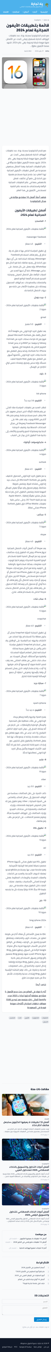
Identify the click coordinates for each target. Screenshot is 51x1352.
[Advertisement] (25, 117)
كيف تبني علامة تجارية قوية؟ (34, 1283)
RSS (15, 1347)
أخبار (34, 12)
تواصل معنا (38, 1347)
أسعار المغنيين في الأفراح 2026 (33, 1267)
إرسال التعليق (42, 1319)
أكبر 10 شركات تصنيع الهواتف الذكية (32, 1248)
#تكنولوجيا (36, 1017)
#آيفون (27, 1017)
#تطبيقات (45, 1017)
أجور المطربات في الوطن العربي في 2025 (30, 1275)
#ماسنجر (12, 1017)
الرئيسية (44, 12)
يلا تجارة (46, 19)
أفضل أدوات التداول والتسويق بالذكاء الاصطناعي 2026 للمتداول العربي (29, 1168)
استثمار (15, 12)
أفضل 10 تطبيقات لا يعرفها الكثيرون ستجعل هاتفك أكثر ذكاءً (26, 1123)
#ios (19, 1017)
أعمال (26, 12)
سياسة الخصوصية (25, 1347)
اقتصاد (6, 12)
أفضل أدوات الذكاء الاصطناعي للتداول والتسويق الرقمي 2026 (29, 1213)
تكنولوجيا (37, 19)
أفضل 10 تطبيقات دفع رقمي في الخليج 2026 (29, 1242)
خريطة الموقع (7, 1347)
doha (47, 51)
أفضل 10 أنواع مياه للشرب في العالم (31, 1279)
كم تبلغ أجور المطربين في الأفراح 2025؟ (30, 1271)
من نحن (46, 1347)
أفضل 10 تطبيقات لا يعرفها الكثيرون (33, 1238)
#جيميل (45, 1021)
